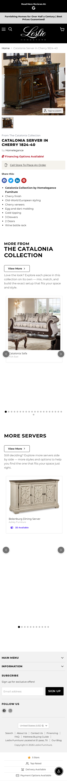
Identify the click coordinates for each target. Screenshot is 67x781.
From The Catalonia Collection (21, 135)
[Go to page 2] (8, 411)
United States (32, 725)
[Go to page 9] (29, 411)
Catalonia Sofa (18, 353)
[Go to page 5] (17, 411)
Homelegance (14, 150)
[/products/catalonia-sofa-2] (34, 324)
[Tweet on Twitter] (10, 180)
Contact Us (37, 733)
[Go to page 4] (14, 411)
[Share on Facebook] (4, 180)
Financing (52, 733)
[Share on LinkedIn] (17, 180)
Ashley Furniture (17, 522)
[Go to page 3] (11, 411)
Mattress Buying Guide (36, 736)
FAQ (17, 736)
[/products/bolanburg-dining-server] (34, 496)
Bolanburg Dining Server (24, 518)
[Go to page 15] (46, 411)
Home (6, 48)
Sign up (54, 691)
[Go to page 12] (38, 411)
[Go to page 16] (49, 411)
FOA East (13, 356)
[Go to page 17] (52, 411)
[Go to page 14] (43, 411)
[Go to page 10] (32, 411)
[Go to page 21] (33, 414)
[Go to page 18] (55, 411)
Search (9, 733)
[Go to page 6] (20, 411)
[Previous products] (6, 354)
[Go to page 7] (23, 411)
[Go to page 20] (61, 411)
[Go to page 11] (35, 411)
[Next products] (61, 354)
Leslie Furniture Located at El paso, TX (26, 740)
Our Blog (57, 740)
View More (15, 268)
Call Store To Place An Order (28, 165)
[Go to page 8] (26, 411)
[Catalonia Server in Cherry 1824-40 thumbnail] (7, 122)
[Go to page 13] (41, 411)
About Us (22, 733)
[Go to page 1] (6, 412)
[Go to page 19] (58, 411)
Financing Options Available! (24, 156)
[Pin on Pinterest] (23, 180)
